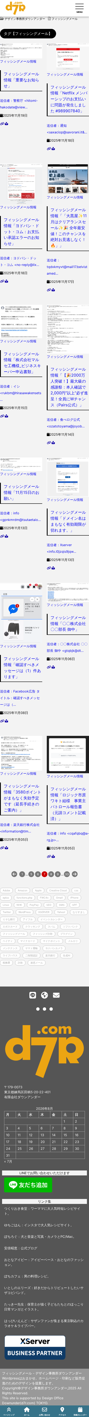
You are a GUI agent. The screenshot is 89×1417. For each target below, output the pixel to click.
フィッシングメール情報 (18, 61)
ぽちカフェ (12, 1276)
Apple (38, 890)
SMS (62, 904)
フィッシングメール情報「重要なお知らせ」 (21, 79)
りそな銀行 (9, 919)
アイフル (28, 919)
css (76, 890)
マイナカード (27, 941)
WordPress (24, 912)
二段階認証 (31, 955)
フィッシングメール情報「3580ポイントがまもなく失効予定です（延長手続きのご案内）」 (22, 798)
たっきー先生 (14, 1304)
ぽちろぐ (10, 1236)
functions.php (24, 897)
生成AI (66, 955)
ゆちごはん (12, 1225)
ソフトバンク (70, 926)
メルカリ (73, 941)
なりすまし (79, 912)
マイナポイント (51, 941)
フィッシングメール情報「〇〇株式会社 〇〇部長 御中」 (68, 623)
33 (67, 874)
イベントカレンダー (51, 919)
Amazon (22, 890)
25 (20, 1149)
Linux (6, 904)
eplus (6, 897)
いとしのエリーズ (17, 1288)
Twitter (7, 912)
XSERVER (43, 912)
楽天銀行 (50, 955)
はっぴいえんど (15, 1321)
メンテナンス (10, 948)
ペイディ (8, 941)
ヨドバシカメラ (54, 948)
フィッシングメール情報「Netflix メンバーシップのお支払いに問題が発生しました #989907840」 (69, 99)
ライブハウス (10, 955)
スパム (51, 926)
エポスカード (10, 926)
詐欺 (20, 962)
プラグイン (66, 933)
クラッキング (32, 926)
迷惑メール (36, 962)
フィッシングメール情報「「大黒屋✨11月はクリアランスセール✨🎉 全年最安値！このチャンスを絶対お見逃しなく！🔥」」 (69, 227)
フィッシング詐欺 (43, 933)
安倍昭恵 (10, 1248)
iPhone (74, 897)
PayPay (34, 904)
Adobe (6, 890)
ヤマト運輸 (31, 948)
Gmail (59, 897)
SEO (48, 904)
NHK (19, 904)
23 (77, 1142)
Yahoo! (61, 912)
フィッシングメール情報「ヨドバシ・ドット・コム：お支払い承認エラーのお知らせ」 (21, 231)
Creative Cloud (58, 890)
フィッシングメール (14, 933)
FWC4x (44, 897)
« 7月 (8, 1161)
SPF (74, 904)
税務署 (6, 962)
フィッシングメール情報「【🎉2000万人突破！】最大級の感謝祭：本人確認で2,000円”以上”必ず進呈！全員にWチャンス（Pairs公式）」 (69, 387)
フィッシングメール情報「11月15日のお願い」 (21, 492)
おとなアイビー (15, 1260)
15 (65, 1135)
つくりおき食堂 (15, 1208)
